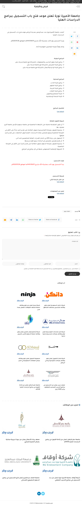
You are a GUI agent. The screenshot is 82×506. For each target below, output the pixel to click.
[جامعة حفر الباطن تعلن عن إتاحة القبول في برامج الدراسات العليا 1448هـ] (28, 374)
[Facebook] (77, 36)
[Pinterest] (77, 42)
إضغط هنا (60, 111)
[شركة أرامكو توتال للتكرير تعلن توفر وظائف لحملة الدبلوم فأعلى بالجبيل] (28, 321)
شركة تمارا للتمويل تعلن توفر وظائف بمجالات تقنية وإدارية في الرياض (55, 361)
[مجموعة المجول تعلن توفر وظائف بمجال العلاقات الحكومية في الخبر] (28, 348)
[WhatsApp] (71, 42)
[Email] (74, 53)
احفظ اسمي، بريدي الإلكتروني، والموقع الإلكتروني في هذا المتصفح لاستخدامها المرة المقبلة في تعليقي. (51, 268)
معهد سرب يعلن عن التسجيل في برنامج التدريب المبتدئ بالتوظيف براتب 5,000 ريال (54, 387)
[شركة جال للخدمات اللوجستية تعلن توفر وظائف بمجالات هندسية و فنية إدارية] (53, 321)
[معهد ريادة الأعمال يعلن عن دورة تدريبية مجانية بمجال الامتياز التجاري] (21, 423)
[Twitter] (71, 36)
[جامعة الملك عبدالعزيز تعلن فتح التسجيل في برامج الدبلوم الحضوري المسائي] (21, 461)
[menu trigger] (77, 6)
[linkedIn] (17, 219)
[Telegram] (71, 48)
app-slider (66, 211)
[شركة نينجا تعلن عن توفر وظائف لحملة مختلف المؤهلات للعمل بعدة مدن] (28, 294)
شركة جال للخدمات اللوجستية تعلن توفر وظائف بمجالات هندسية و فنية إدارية (53, 334)
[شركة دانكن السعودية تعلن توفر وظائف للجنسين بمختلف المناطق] (53, 294)
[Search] (4, 6)
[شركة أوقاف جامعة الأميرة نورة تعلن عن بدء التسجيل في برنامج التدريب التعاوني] (61, 461)
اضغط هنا (60, 193)
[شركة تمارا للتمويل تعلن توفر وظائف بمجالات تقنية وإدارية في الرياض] (53, 348)
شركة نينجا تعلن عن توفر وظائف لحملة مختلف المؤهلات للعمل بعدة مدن (28, 307)
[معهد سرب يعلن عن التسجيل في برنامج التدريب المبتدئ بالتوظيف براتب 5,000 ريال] (53, 374)
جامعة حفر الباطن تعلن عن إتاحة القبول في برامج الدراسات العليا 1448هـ (29, 387)
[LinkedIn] (77, 48)
